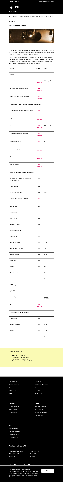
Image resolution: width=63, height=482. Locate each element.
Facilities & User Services (46, 1)
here (14, 477)
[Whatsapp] (38, 464)
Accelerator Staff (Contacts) (20, 357)
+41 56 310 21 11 (34, 451)
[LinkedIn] (9, 464)
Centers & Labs (13, 1)
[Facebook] (24, 464)
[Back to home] (17, 7)
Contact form (34, 454)
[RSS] (33, 464)
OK (47, 471)
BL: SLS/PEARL (13, 11)
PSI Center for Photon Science (20, 16)
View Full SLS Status (18, 355)
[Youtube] (29, 464)
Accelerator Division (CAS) (20, 359)
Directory (33, 456)
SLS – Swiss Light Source (35, 16)
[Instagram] (19, 464)
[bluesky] (15, 464)
